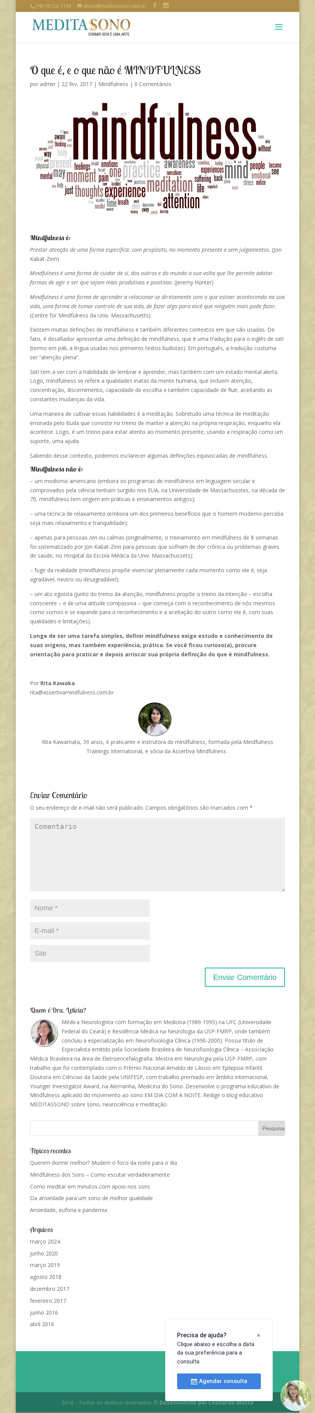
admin (47, 84)
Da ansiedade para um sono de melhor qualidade (91, 1198)
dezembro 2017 (49, 1288)
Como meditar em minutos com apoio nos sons (90, 1186)
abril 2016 (42, 1324)
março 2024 (45, 1241)
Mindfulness (113, 84)
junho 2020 (44, 1253)
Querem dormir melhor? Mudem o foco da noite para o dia (103, 1162)
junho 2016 (44, 1312)
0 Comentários (152, 84)
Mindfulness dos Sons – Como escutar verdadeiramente (100, 1174)
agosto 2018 (45, 1276)
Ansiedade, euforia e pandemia (68, 1210)
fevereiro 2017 (48, 1300)
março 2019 (45, 1265)
